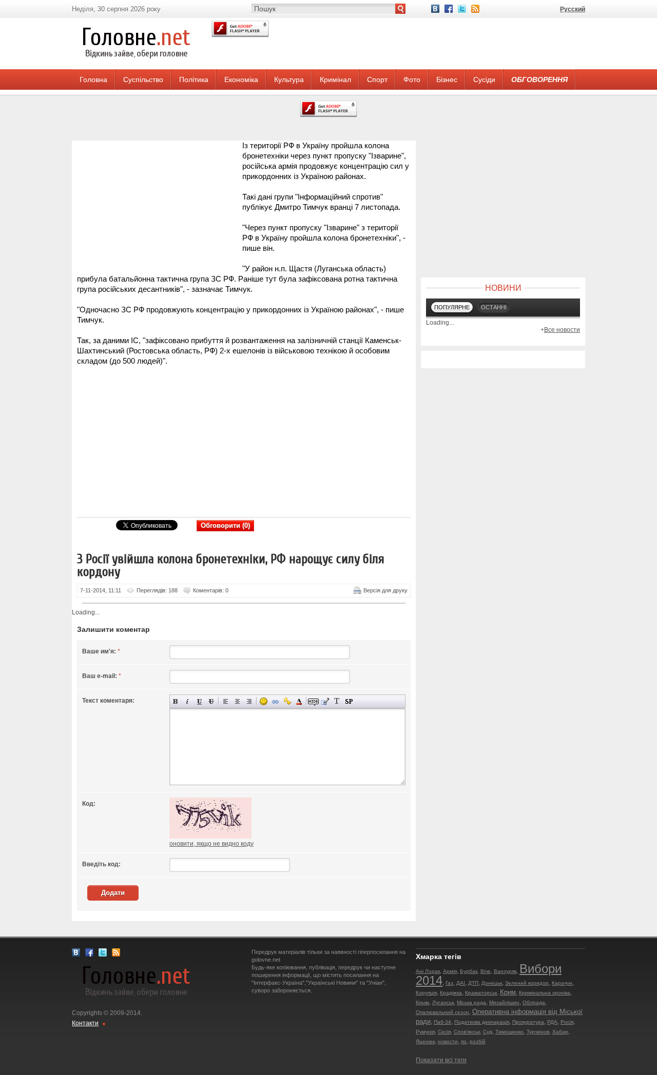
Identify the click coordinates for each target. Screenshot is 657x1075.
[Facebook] (449, 9)
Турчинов (538, 1031)
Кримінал (335, 79)
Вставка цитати (325, 701)
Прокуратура (528, 1022)
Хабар (560, 1031)
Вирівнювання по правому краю (249, 701)
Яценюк (425, 1041)
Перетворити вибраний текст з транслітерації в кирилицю (337, 701)
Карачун (562, 983)
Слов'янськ (467, 1031)
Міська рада (471, 1002)
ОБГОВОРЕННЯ (539, 79)
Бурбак (468, 971)
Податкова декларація (481, 1022)
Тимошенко (509, 1031)
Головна (93, 79)
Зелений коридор (527, 983)
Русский (572, 9)
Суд (487, 1031)
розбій (478, 1041)
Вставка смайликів (263, 701)
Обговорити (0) (225, 525)
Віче (485, 971)
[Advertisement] (159, 205)
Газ (449, 983)
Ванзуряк (505, 971)
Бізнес (446, 79)
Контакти (85, 1023)
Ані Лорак (428, 971)
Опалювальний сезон (442, 1012)
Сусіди (484, 79)
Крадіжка (451, 993)
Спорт (377, 79)
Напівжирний (176, 701)
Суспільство (143, 79)
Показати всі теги (441, 1060)
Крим (508, 992)
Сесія (444, 1031)
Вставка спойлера (349, 701)
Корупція (426, 993)
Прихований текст (313, 701)
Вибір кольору (299, 701)
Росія (567, 1022)
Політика (193, 79)
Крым (422, 1002)
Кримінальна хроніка (544, 993)
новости (448, 1041)
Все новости (562, 329)
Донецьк (491, 983)
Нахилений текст (188, 701)
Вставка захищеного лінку (287, 701)
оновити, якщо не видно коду (211, 843)
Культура (289, 79)
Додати (113, 893)
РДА (552, 1022)
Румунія (425, 1031)
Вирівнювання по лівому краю (225, 701)
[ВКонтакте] (435, 9)
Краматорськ (481, 993)
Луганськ (443, 1002)
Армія (450, 971)
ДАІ (460, 983)
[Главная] (136, 67)
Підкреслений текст (199, 701)
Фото (411, 79)
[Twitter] (462, 9)
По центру (237, 701)
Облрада (534, 1002)
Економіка (241, 79)
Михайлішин (504, 1002)
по (464, 1041)
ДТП (473, 983)
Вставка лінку (275, 701)
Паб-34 (442, 1022)
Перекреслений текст (211, 701)
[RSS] (475, 9)
